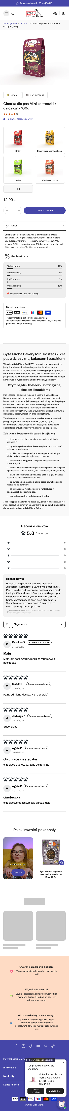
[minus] (7, 210)
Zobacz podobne (36, 1090)
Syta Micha (38, 1105)
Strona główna (10, 23)
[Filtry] (6, 624)
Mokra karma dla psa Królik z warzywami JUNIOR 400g (50, 1077)
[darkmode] (63, 13)
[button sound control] (28, 875)
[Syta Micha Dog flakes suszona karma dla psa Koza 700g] (51, 852)
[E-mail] (45, 1046)
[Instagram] (23, 1046)
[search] (13, 13)
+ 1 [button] (18, 188)
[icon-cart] (55, 13)
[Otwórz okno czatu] (61, 1104)
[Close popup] (63, 1062)
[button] (45, 210)
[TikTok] (30, 1046)
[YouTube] (38, 1046)
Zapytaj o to (54, 1091)
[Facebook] (16, 1046)
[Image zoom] (34, 59)
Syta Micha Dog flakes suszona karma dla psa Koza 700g (51, 874)
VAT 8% (23, 23)
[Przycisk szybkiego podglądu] (61, 862)
